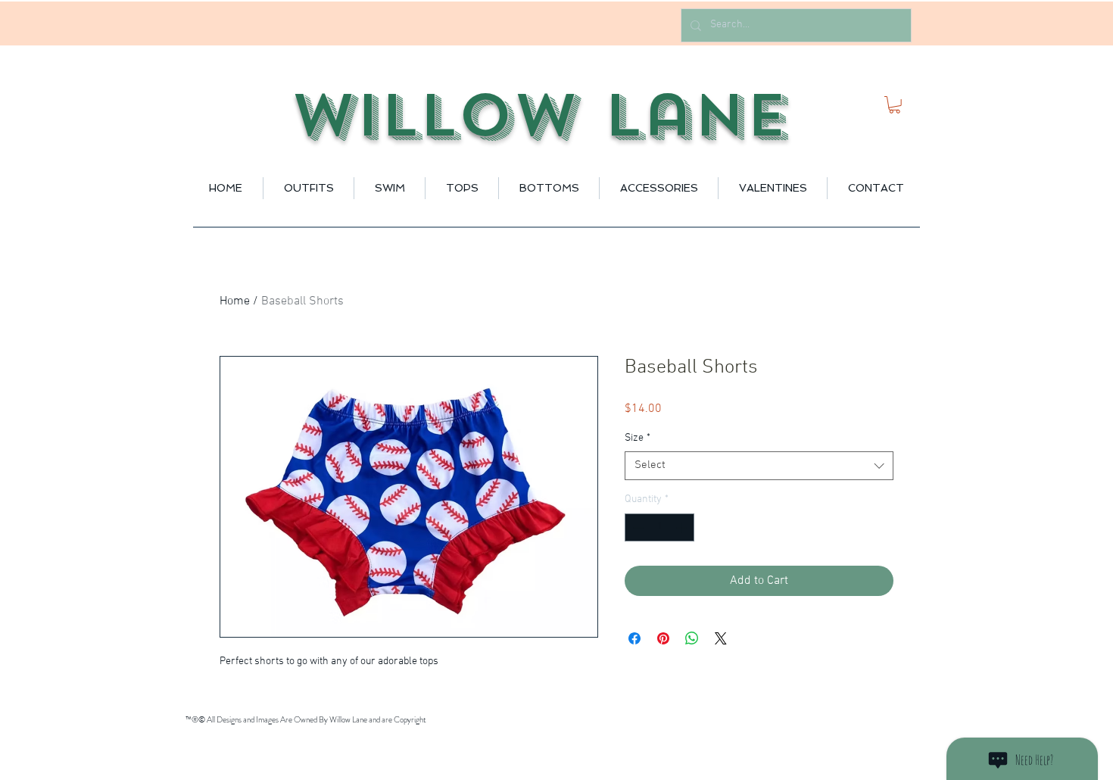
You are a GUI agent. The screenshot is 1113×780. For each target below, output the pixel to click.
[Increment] (682, 527)
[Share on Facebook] (634, 638)
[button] (894, 105)
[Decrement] (636, 527)
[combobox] (759, 465)
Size (637, 438)
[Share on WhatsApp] (692, 638)
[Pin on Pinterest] (663, 638)
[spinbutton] (659, 527)
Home (235, 301)
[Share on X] (721, 638)
